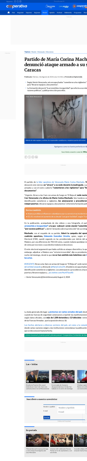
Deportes (29, 12)
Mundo (45, 12)
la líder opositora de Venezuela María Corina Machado (60, 182)
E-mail (45, 411)
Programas (77, 12)
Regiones (37, 12)
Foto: (27, 96)
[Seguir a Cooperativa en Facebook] (15, 1)
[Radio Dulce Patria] (50, 6)
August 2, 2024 (63, 277)
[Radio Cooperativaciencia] (64, 6)
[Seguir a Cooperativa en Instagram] (20, 1)
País (13, 12)
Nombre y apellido (49, 407)
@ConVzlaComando (32, 267)
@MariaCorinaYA (58, 267)
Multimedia (68, 12)
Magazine (20, 12)
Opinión (52, 12)
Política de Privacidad (64, 421)
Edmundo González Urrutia (57, 236)
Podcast (59, 12)
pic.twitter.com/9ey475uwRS (61, 272)
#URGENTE (29, 264)
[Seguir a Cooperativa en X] (18, 1)
